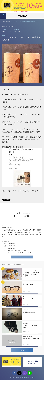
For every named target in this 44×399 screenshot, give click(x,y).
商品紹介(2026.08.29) (29, 312)
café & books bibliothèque (30, 270)
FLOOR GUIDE (27, 257)
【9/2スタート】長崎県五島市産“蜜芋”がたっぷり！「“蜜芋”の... (31, 274)
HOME (3, 21)
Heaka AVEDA (7, 227)
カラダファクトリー (27, 336)
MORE (22, 350)
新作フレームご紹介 (29, 284)
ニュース (8, 21)
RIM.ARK (25, 323)
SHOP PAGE (16, 257)
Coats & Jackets (28, 298)
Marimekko (26, 296)
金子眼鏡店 (25, 309)
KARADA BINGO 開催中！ (31, 338)
